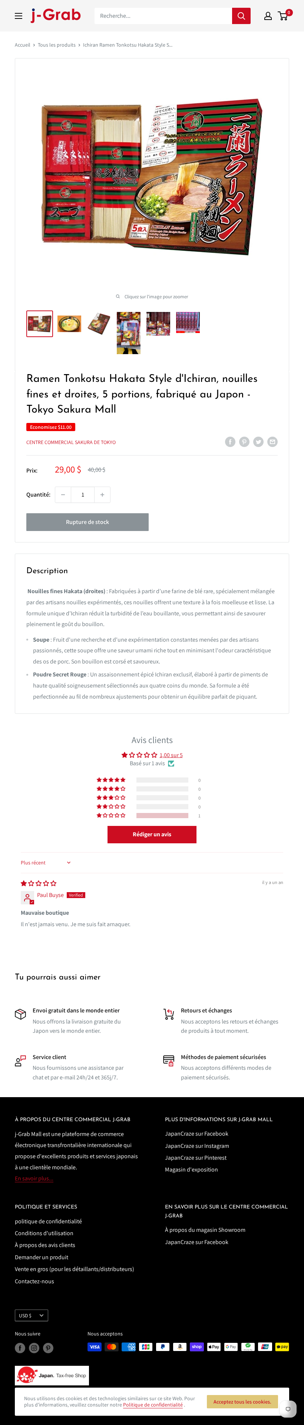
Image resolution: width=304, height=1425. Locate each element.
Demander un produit (41, 1257)
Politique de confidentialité (153, 1404)
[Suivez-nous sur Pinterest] (48, 1347)
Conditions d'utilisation (44, 1233)
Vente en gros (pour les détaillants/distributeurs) (74, 1269)
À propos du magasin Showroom (205, 1230)
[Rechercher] (241, 16)
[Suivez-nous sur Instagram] (34, 1347)
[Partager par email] (272, 441)
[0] (283, 15)
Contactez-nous (34, 1281)
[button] (111, 815)
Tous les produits (57, 44)
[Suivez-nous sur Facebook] (20, 1347)
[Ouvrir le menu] (18, 16)
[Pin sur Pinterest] (244, 441)
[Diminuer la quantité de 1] (63, 495)
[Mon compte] (268, 16)
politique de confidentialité (48, 1221)
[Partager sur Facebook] (230, 441)
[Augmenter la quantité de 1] (102, 495)
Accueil (22, 44)
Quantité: (38, 494)
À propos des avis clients (45, 1245)
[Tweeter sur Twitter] (258, 441)
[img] (38, 883)
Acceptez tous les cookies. (242, 1401)
